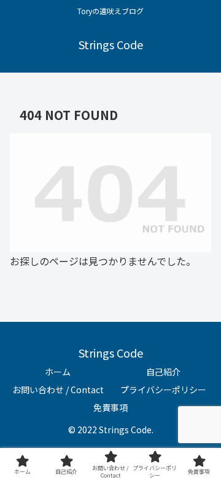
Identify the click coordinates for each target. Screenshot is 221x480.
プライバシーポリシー (163, 389)
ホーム (58, 372)
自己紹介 (163, 372)
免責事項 (110, 407)
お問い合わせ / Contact (58, 389)
